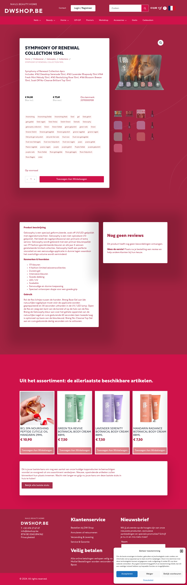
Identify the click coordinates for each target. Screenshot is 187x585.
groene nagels (93, 132)
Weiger (149, 574)
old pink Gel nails (52, 137)
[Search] (145, 8)
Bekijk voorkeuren (172, 574)
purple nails (30, 152)
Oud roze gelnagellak (80, 137)
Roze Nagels (30, 157)
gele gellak (30, 122)
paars (80, 142)
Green (46, 127)
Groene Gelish (31, 132)
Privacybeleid (148, 580)
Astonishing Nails (61, 117)
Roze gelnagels (71, 152)
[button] (181, 551)
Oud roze (65, 137)
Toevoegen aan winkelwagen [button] (37, 450)
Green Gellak (57, 127)
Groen (93, 127)
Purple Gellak (80, 147)
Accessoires (119, 20)
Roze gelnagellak (56, 152)
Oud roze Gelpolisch (51, 142)
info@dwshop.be (29, 531)
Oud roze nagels (69, 142)
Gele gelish (87, 117)
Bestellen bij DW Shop (82, 528)
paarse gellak (90, 142)
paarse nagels (45, 147)
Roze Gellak (42, 152)
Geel (72, 117)
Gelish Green (66, 122)
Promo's (90, 20)
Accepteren (127, 574)
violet (40, 157)
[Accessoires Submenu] (126, 20)
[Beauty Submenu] (55, 20)
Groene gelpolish (63, 132)
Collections (63, 59)
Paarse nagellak (31, 147)
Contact (62, 8)
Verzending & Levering (82, 537)
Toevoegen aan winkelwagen (71, 179)
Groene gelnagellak (47, 132)
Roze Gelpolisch (86, 152)
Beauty (49, 20)
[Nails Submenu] (41, 20)
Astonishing (30, 117)
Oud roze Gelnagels (33, 142)
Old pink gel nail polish (34, 137)
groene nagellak (79, 132)
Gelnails (77, 122)
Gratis (134, 20)
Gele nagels (41, 122)
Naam (125, 542)
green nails (84, 127)
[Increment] (34, 179)
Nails (36, 20)
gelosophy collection (33, 127)
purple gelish (67, 147)
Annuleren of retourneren (84, 533)
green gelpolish (71, 127)
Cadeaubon (148, 20)
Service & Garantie (80, 542)
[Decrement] (27, 179)
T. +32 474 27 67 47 (30, 528)
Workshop (103, 20)
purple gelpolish (94, 147)
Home (63, 20)
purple (56, 147)
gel (78, 117)
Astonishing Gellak (44, 117)
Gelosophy (51, 59)
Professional (38, 59)
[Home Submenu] (68, 20)
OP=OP (77, 20)
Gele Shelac (53, 122)
